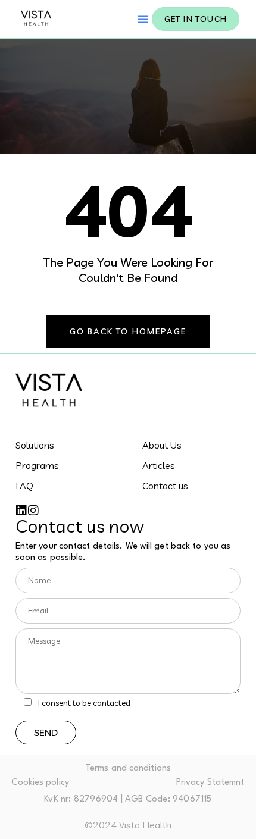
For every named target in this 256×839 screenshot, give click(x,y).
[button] (143, 19)
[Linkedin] (21, 510)
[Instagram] (33, 510)
